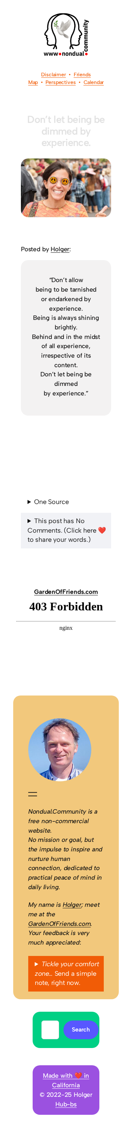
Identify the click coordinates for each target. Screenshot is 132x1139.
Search (81, 1029)
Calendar (94, 82)
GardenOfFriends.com (66, 591)
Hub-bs (66, 1104)
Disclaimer (53, 75)
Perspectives (60, 82)
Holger (60, 249)
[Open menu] (32, 794)
